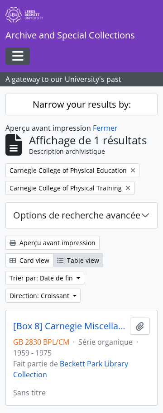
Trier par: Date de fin (42, 278)
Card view (33, 260)
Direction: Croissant (40, 295)
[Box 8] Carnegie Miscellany (69, 326)
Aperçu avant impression (57, 242)
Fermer (105, 128)
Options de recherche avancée (76, 215)
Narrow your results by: (82, 104)
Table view (82, 260)
